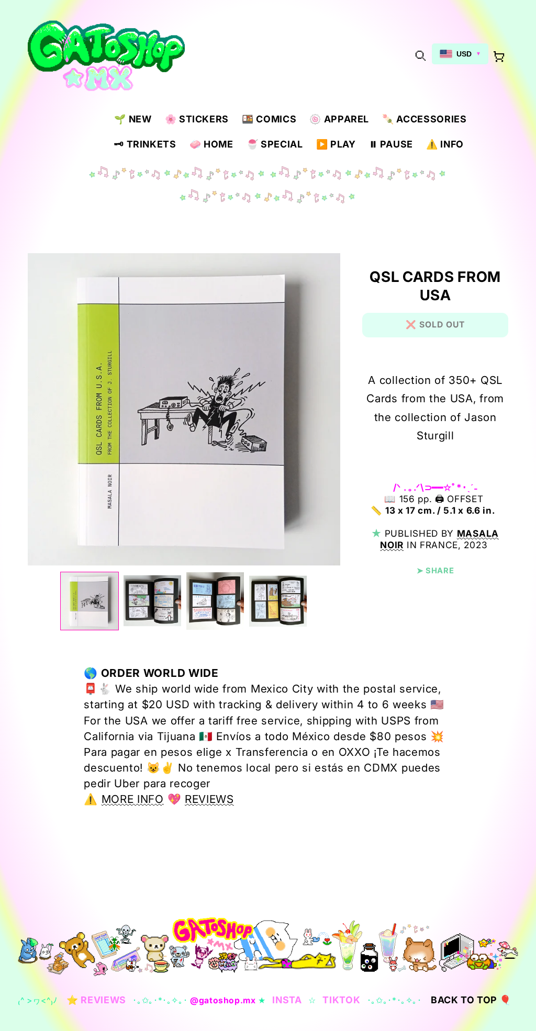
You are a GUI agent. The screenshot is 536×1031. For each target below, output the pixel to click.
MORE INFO (133, 799)
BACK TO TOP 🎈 (471, 999)
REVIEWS (209, 799)
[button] (420, 55)
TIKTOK (341, 999)
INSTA (287, 999)
